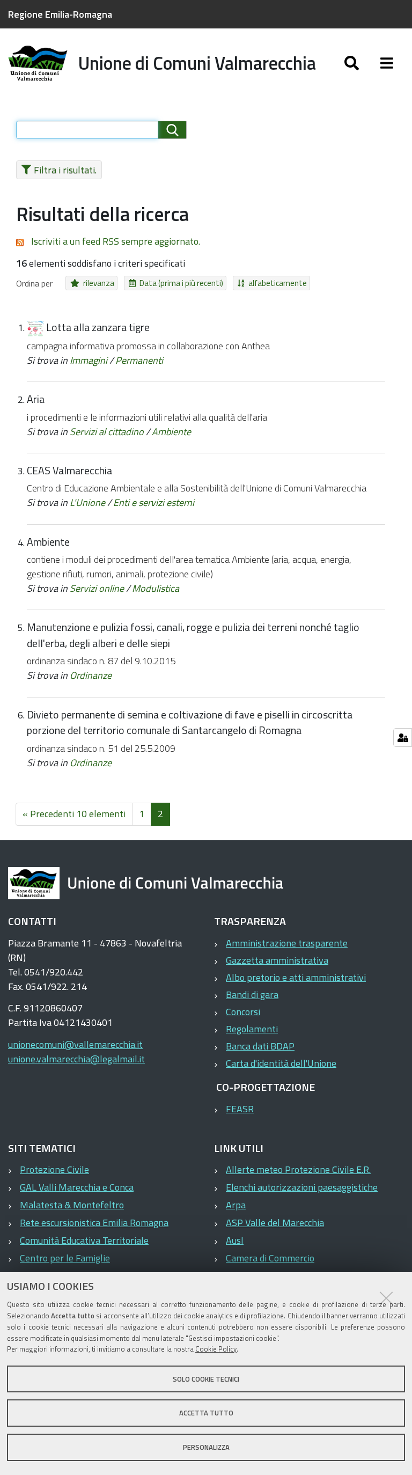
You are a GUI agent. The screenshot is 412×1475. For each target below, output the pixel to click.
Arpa (236, 1205)
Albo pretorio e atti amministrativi (296, 977)
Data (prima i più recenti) (181, 283)
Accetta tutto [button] (206, 1412)
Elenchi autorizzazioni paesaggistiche (302, 1187)
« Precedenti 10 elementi (74, 813)
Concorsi (243, 1011)
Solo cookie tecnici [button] (206, 1379)
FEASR (240, 1109)
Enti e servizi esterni (153, 502)
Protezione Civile (54, 1169)
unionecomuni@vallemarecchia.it (75, 1044)
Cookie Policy (216, 1349)
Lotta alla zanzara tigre (98, 327)
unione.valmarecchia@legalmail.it (76, 1059)
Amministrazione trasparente (287, 943)
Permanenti (139, 360)
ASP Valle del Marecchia (275, 1222)
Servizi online (97, 588)
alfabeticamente (277, 283)
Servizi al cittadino (107, 431)
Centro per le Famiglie (65, 1258)
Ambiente (171, 431)
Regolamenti (252, 1029)
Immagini (88, 360)
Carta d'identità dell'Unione (281, 1063)
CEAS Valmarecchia (69, 471)
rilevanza (98, 283)
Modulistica (155, 588)
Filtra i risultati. (65, 170)
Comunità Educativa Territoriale (84, 1240)
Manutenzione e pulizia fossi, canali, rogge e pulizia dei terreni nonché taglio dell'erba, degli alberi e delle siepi (193, 635)
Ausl (235, 1240)
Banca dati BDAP (260, 1046)
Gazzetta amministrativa (277, 960)
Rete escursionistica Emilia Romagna (94, 1222)
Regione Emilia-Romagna (60, 14)
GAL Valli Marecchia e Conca (77, 1187)
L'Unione (87, 502)
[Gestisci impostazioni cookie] (402, 737)
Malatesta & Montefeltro (72, 1205)
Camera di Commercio (270, 1258)
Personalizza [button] (206, 1447)
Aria (36, 399)
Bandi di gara (252, 994)
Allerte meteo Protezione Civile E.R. (298, 1169)
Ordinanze (91, 675)
